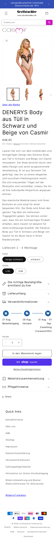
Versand (16, 144)
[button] (6, 13)
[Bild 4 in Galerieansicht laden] (41, 94)
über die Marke (11, 104)
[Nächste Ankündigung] (49, 4)
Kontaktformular (14, 419)
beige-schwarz (14, 259)
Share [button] (8, 396)
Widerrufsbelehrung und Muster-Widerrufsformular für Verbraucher (25, 482)
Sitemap (10, 440)
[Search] (49, 22)
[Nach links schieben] (3, 95)
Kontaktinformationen (37, 532)
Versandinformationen (18, 460)
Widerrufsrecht (20, 527)
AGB (8, 433)
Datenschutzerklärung (18, 453)
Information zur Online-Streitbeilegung (27, 473)
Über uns (10, 426)
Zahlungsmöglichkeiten (18, 466)
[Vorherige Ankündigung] (5, 4)
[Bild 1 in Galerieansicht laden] (13, 94)
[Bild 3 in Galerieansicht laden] (27, 94)
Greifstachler (25, 524)
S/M (21, 271)
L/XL (8, 271)
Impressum (11, 446)
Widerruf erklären (16, 495)
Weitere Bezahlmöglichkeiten (27, 369)
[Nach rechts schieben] (51, 95)
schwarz (35, 259)
